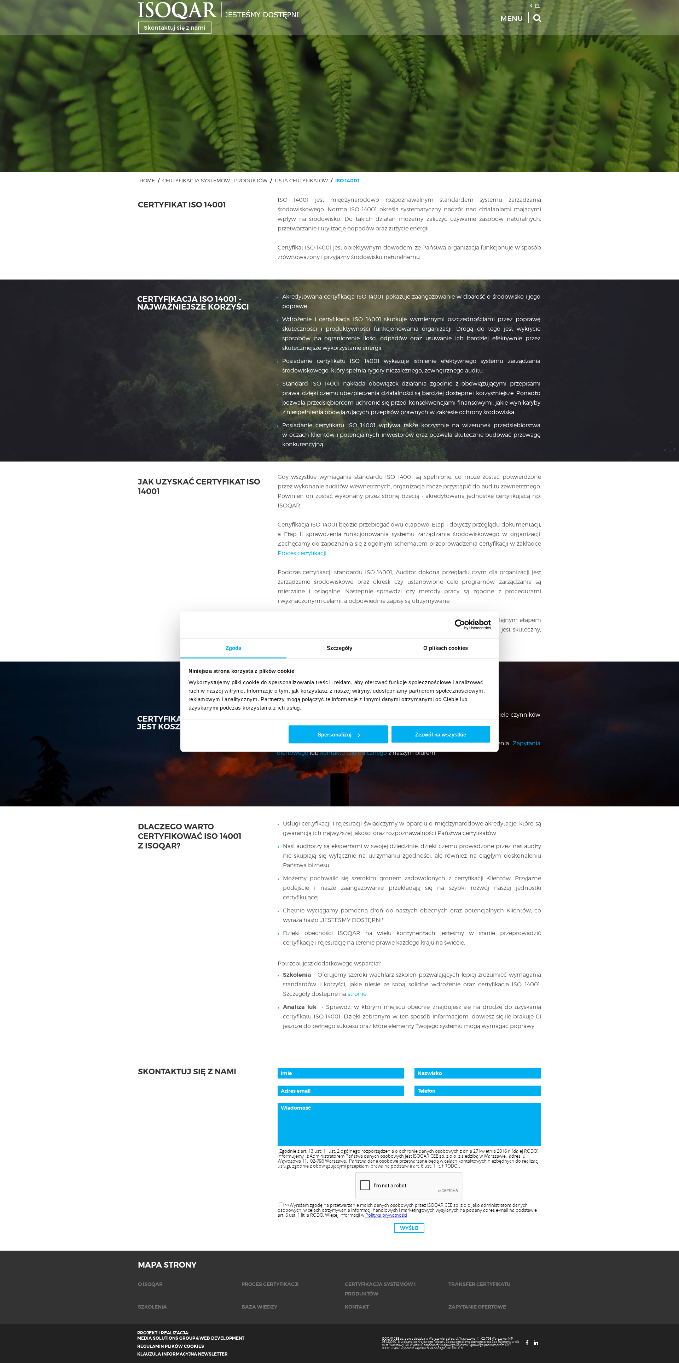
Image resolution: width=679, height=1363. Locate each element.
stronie (357, 994)
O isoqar (150, 1284)
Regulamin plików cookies (170, 1346)
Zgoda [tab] (234, 648)
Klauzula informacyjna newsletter (182, 1354)
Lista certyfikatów (301, 180)
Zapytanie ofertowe (477, 1307)
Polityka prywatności (386, 1215)
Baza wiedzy (259, 1307)
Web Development (221, 1338)
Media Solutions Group (166, 1338)
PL (537, 5)
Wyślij (409, 1228)
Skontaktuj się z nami (174, 27)
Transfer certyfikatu (479, 1284)
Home (147, 180)
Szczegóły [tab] (340, 648)
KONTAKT (357, 1307)
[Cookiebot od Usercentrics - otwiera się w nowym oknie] (460, 624)
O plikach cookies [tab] (445, 648)
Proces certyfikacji (302, 553)
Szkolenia (152, 1307)
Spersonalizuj (335, 735)
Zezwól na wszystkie (440, 735)
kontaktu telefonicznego (353, 753)
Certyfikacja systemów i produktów (214, 180)
